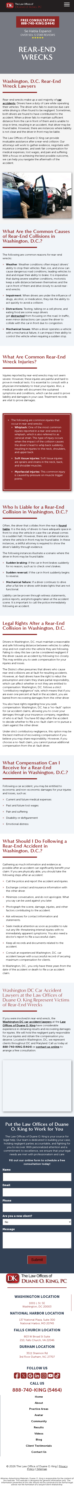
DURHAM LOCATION (37, 1347)
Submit (37, 1260)
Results (39, 1427)
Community (39, 1421)
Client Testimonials (39, 1445)
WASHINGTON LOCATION (37, 1297)
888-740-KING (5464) (37, 1390)
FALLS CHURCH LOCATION (37, 1330)
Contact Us (38, 1452)
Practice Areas (38, 1408)
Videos (38, 1433)
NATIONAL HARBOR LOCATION (37, 1313)
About (39, 1402)
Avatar (39, 1415)
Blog (39, 1439)
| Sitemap (41, 1469)
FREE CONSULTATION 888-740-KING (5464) (37, 22)
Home (39, 1396)
